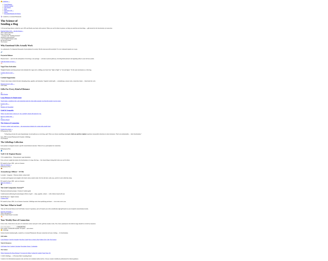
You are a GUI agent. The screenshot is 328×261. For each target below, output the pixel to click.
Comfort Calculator (15, 246)
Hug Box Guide (23, 239)
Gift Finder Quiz (5, 246)
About (6, 12)
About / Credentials (32, 246)
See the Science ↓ (18, 31)
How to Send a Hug (33, 239)
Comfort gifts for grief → (7, 73)
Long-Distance (8, 4)
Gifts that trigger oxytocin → (8, 61)
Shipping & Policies (15, 13)
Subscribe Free (21, 226)
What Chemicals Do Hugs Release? (10, 253)
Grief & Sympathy (14, 239)
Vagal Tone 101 (46, 253)
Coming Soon (4, 198)
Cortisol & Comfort (36, 253)
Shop (5, 9)
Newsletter (7, 13)
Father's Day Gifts (44, 239)
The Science (7, 7)
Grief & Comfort (8, 6)
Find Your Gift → (9, 10)
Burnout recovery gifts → (8, 84)
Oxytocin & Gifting (25, 253)
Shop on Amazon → (6, 165)
